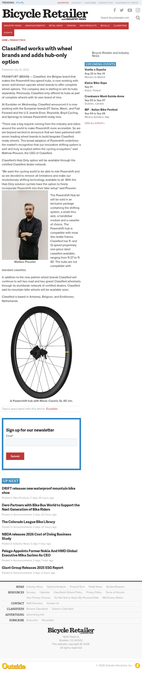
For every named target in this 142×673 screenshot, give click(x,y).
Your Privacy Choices (38, 597)
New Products (88, 25)
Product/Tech (17, 40)
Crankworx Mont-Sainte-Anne (104, 96)
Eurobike (52, 409)
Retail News (56, 25)
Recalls (105, 25)
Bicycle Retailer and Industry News (110, 54)
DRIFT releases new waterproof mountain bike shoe (38, 490)
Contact (77, 2)
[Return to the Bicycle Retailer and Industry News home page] (45, 19)
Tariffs (20, 2)
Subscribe (90, 2)
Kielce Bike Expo (96, 83)
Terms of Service (115, 592)
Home (5, 40)
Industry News (12, 25)
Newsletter (106, 2)
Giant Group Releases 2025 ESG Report (32, 567)
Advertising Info (35, 614)
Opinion (71, 25)
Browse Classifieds (37, 608)
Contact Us (53, 603)
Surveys (31, 592)
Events (8, 32)
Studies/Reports (115, 586)
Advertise (63, 2)
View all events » (95, 123)
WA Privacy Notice (112, 597)
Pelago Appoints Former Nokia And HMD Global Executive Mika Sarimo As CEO (39, 553)
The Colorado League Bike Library (28, 521)
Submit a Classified (62, 608)
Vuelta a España (95, 69)
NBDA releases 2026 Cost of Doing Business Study (36, 536)
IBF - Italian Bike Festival (101, 110)
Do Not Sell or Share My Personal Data (76, 597)
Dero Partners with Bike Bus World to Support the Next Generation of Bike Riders (41, 507)
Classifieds (120, 25)
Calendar (45, 592)
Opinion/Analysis (56, 586)
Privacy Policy (94, 592)
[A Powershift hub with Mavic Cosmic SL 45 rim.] (41, 398)
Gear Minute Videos (127, 2)
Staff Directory (34, 603)
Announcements (35, 25)
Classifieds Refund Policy (68, 592)
